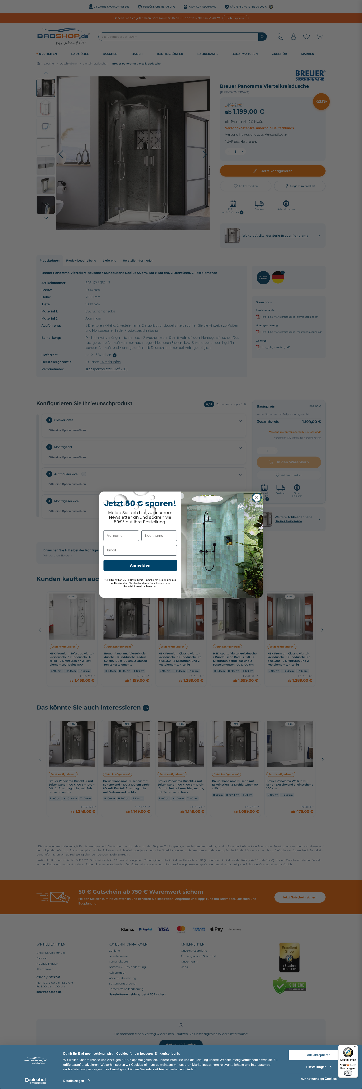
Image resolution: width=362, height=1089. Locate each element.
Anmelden (140, 565)
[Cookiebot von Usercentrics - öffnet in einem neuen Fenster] (35, 1081)
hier (162, 1069)
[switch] (348, 1073)
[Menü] (355, 1047)
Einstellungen (316, 1067)
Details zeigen (73, 1081)
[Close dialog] (257, 497)
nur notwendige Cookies (319, 1078)
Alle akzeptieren (318, 1055)
